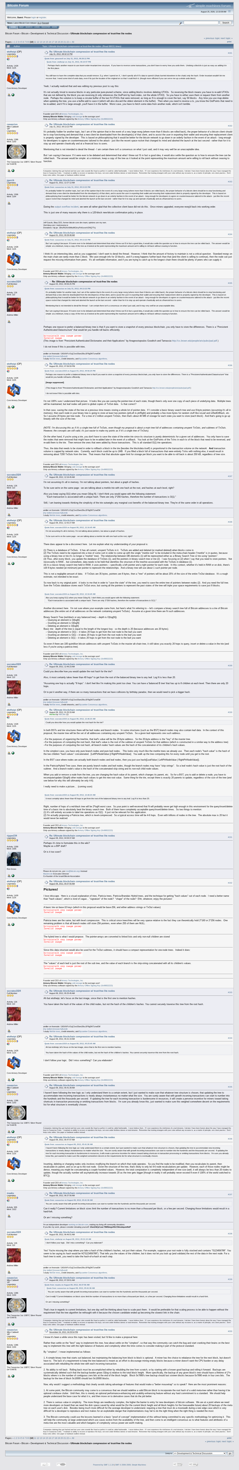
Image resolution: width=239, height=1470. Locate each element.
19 (59, 42)
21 (65, 42)
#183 (230, 182)
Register (46, 27)
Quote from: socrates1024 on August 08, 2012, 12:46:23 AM (70, 719)
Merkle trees (55, 359)
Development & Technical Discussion (49, 33)
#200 (230, 1331)
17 (53, 42)
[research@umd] (60, 356)
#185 (230, 283)
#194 (230, 1038)
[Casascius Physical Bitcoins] (12, 170)
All (73, 42)
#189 (230, 665)
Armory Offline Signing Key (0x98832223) (95, 119)
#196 (230, 1139)
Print (229, 42)
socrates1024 (14, 281)
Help (21, 27)
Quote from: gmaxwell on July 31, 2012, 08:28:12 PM (67, 58)
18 (56, 42)
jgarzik (10, 180)
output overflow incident (67, 206)
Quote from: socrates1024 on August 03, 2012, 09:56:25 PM (70, 371)
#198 (230, 1234)
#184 (230, 234)
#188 (230, 522)
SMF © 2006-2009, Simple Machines (130, 1465)
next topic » (227, 38)
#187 (230, 476)
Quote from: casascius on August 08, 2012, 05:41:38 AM (69, 1144)
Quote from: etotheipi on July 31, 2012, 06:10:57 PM (69, 62)
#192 (230, 883)
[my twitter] (47, 356)
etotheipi (11, 51)
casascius (12, 124)
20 (62, 42)
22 (67, 42)
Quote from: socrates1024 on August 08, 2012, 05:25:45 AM (70, 1044)
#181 (230, 53)
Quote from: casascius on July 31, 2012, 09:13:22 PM (67, 187)
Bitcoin (25, 33)
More (54, 27)
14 (44, 42)
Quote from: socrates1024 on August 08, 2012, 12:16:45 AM (70, 527)
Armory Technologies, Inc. (72, 114)
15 (47, 42)
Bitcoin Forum (12, 33)
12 (38, 42)
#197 (230, 1195)
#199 (230, 1279)
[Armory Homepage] (12, 95)
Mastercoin (48, 874)
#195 (230, 1087)
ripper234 (12, 835)
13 (41, 42)
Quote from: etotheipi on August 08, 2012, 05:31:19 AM (68, 1239)
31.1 (39, 23)
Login (37, 27)
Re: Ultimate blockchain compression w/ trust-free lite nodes (82, 51)
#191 (230, 837)
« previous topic (212, 38)
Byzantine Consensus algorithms (93, 359)
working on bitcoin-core (78, 1224)
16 (50, 42)
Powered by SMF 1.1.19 (103, 1465)
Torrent (45, 23)
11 (35, 42)
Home (13, 27)
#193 (230, 992)
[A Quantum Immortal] (12, 875)
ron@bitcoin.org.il (73, 871)
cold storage (77, 116)
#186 (230, 365)
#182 (230, 126)
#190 (230, 712)
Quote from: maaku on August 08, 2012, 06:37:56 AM (67, 1285)
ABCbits (62, 714)
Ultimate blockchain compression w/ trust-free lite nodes (101, 33)
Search (29, 27)
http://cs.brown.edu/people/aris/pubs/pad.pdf (194, 340)
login (33, 17)
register (42, 17)
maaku (10, 1193)
